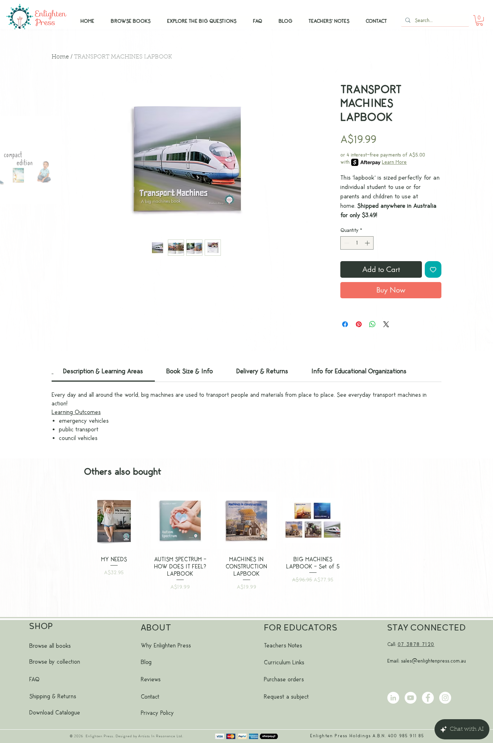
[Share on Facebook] (345, 324)
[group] (246, 550)
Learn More (394, 162)
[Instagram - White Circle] (445, 698)
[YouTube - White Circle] (410, 698)
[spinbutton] (356, 243)
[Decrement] (345, 243)
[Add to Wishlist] (433, 269)
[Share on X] (386, 324)
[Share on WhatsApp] (372, 324)
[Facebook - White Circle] (428, 698)
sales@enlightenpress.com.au (433, 661)
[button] (479, 20)
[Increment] (367, 243)
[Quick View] (114, 520)
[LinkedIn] (393, 698)
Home (60, 57)
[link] (103, 371)
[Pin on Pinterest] (358, 324)
